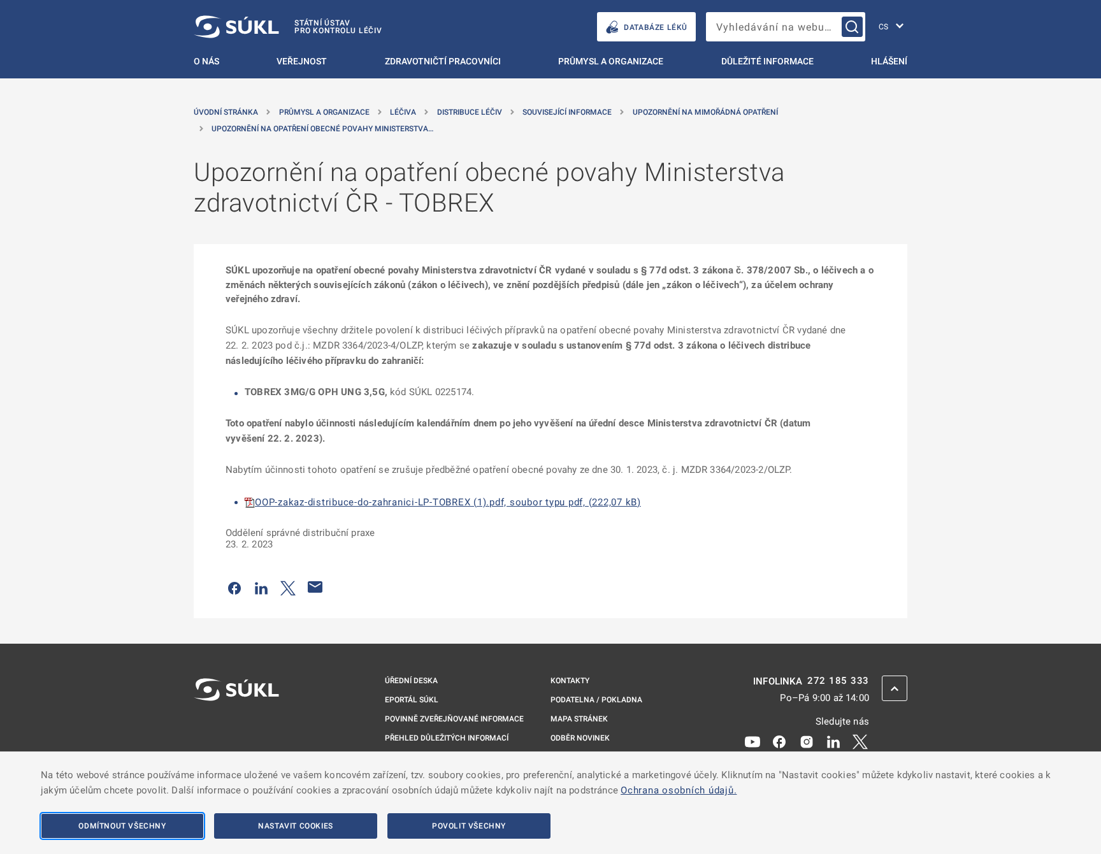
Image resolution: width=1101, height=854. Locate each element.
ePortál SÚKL (411, 699)
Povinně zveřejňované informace (454, 718)
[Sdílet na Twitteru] (288, 587)
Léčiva (403, 112)
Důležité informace (767, 61)
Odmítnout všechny (122, 825)
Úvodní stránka (226, 112)
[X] (860, 740)
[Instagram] (807, 740)
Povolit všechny (469, 825)
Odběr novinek (580, 738)
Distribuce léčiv (469, 112)
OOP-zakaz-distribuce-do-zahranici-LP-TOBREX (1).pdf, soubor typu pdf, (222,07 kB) (448, 502)
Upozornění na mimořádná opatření (705, 112)
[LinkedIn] (833, 740)
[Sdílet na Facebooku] (234, 587)
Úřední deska (411, 680)
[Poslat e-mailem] (315, 587)
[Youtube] (752, 740)
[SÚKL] (236, 723)
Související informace (567, 112)
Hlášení (889, 61)
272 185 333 (838, 681)
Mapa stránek (579, 718)
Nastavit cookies (295, 825)
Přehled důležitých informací (446, 738)
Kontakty (569, 680)
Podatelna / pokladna (596, 699)
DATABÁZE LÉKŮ (655, 27)
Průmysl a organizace (610, 61)
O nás (206, 61)
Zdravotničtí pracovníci (443, 61)
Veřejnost (302, 61)
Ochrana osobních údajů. (679, 790)
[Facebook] (779, 740)
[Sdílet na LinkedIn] (261, 587)
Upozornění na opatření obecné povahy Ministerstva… (322, 128)
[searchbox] (785, 26)
